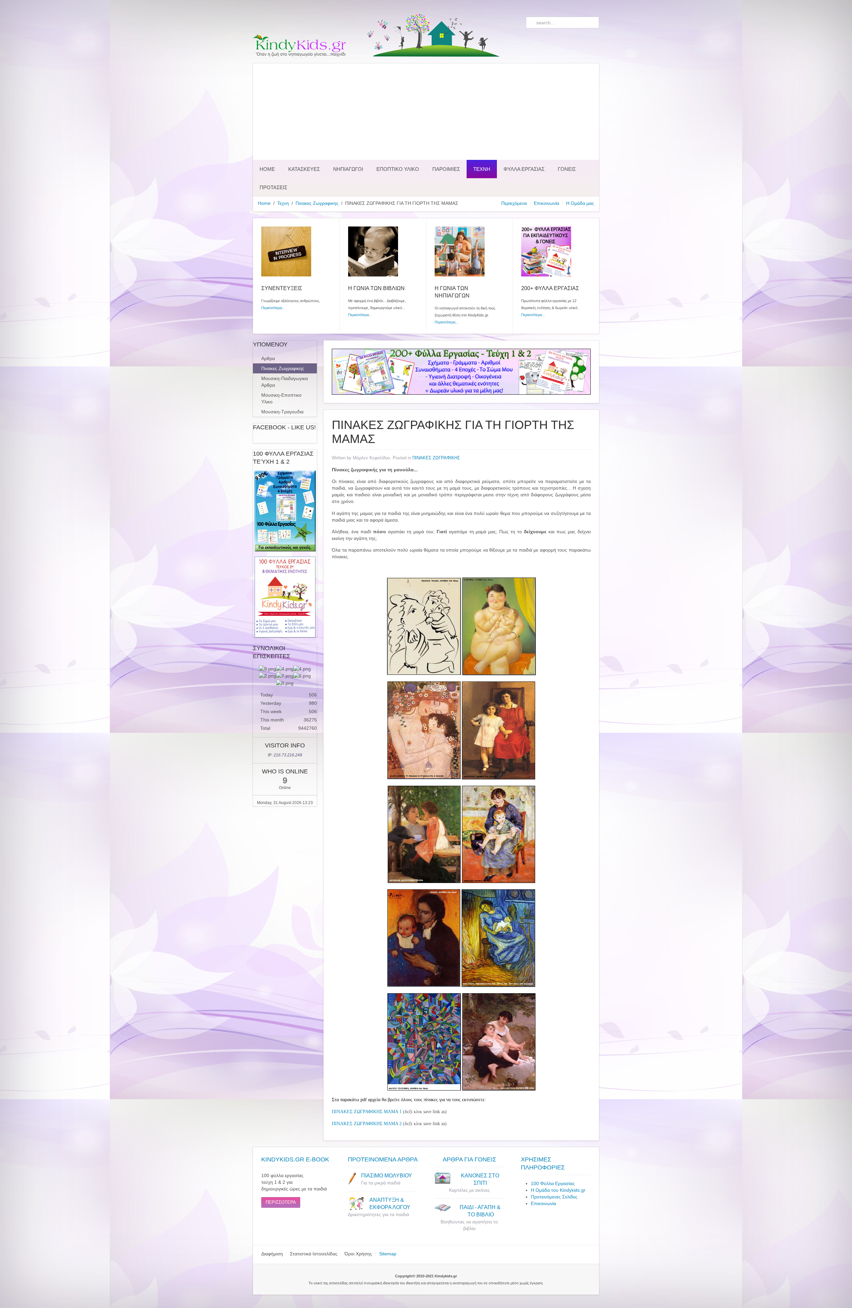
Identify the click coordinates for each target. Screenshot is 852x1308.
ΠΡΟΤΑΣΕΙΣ (273, 187)
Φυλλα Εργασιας (524, 169)
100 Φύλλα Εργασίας (553, 1183)
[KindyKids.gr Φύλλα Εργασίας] (461, 371)
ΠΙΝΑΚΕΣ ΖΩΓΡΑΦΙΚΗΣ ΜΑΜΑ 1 (367, 1111)
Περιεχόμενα (514, 203)
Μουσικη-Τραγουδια (282, 411)
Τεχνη (481, 169)
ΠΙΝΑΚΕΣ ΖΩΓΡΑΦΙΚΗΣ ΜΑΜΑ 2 (367, 1123)
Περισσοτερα (281, 1202)
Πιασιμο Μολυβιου (386, 1175)
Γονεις (567, 169)
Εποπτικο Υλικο (397, 169)
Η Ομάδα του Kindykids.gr (558, 1190)
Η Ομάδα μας (580, 203)
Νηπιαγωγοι (348, 169)
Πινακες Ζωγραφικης (317, 203)
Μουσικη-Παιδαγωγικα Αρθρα (284, 382)
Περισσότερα (271, 308)
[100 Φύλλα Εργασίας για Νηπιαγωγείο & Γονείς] (285, 511)
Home (267, 169)
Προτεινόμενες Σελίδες (554, 1196)
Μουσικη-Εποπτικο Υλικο (281, 398)
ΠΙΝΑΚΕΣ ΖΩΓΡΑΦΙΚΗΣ (436, 457)
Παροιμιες (446, 169)
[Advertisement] (426, 110)
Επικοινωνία (546, 203)
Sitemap (387, 1253)
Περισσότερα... (446, 322)
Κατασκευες (304, 169)
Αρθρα (268, 358)
